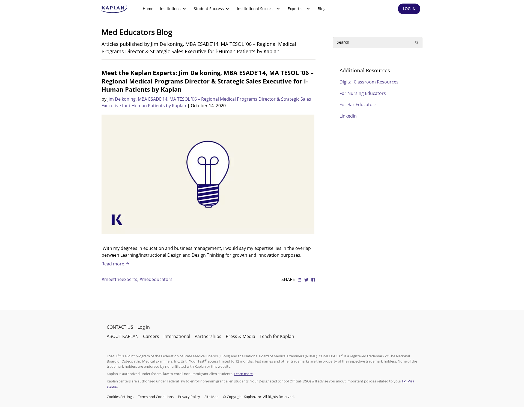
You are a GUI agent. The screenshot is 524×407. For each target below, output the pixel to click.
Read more (113, 264)
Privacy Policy (189, 396)
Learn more (243, 373)
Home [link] (148, 8)
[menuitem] (148, 8)
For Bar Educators (358, 104)
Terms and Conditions (156, 396)
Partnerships (208, 336)
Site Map (211, 396)
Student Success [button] (209, 8)
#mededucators (155, 279)
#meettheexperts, (120, 279)
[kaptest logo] (114, 8)
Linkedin (348, 116)
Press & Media (240, 336)
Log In (144, 327)
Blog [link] (322, 8)
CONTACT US (120, 327)
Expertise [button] (296, 8)
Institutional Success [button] (256, 8)
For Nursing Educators (363, 93)
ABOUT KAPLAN (123, 336)
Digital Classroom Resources (369, 82)
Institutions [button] (170, 8)
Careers (151, 336)
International (176, 336)
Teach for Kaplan (277, 336)
